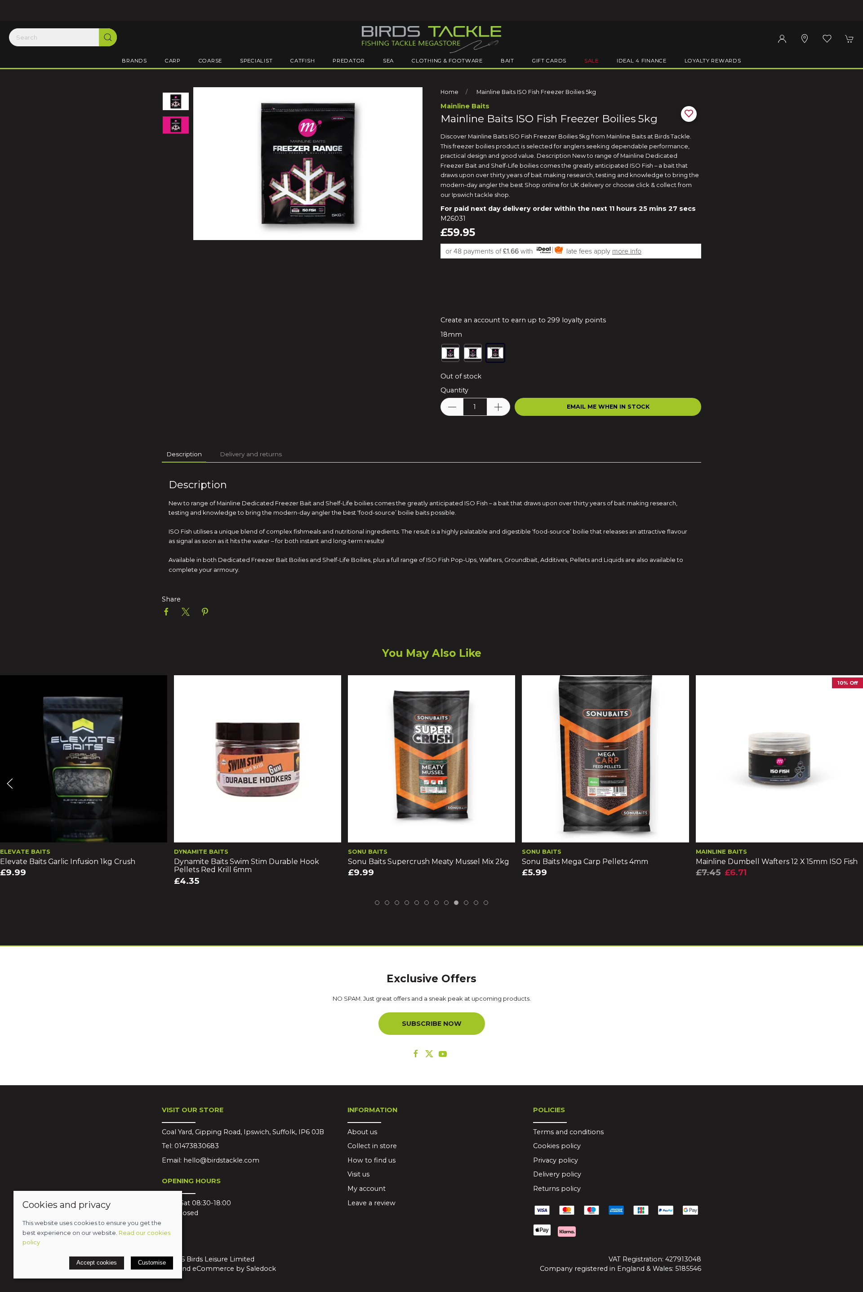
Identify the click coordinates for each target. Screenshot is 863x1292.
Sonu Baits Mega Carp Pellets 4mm (585, 861)
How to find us (371, 1160)
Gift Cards (549, 61)
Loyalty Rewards (713, 61)
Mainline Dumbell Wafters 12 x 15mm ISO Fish (777, 861)
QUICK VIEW (83, 833)
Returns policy (557, 1189)
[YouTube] (442, 1053)
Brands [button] (134, 61)
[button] (827, 38)
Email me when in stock (608, 406)
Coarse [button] (210, 61)
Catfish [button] (302, 61)
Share (171, 599)
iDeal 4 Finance (642, 61)
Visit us (358, 1174)
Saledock (261, 1269)
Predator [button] (349, 61)
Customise (152, 1262)
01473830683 (196, 1146)
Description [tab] (184, 454)
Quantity (454, 390)
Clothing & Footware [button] (447, 61)
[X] (429, 1053)
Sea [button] (388, 61)
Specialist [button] (256, 61)
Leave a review (371, 1203)
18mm (451, 334)
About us (362, 1132)
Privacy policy (555, 1160)
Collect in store (372, 1146)
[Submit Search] (108, 37)
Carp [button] (173, 61)
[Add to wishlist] (12, 687)
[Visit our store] (804, 38)
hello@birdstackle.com (221, 1160)
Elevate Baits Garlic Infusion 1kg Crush (67, 861)
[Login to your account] (782, 38)
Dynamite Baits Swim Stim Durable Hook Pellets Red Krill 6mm (246, 865)
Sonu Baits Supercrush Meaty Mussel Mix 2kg (428, 861)
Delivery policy (557, 1174)
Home (449, 92)
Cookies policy (557, 1146)
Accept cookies (96, 1262)
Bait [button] (507, 61)
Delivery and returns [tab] (251, 454)
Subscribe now (432, 1024)
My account (366, 1189)
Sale (591, 61)
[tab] (377, 902)
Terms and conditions (568, 1132)
